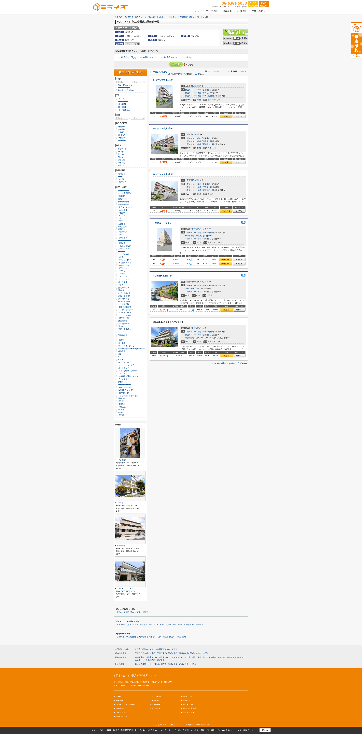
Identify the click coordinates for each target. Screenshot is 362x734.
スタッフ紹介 (155, 697)
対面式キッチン (124, 312)
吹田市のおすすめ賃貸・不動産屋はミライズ (136, 675)
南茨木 (172, 637)
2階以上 (121, 401)
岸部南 (199, 653)
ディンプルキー (124, 379)
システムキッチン (125, 310)
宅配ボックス (123, 373)
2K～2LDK (122, 104)
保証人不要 (122, 210)
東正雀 (206, 653)
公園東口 (148, 57)
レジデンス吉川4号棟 (163, 80)
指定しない (122, 174)
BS (119, 357)
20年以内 (121, 165)
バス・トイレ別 (124, 315)
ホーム (119, 697)
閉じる (265, 730)
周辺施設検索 (155, 704)
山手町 (169, 653)
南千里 (169, 625)
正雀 (175, 664)
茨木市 (133, 612)
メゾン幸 (120, 503)
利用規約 (120, 708)
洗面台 (121, 326)
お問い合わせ (155, 708)
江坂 (134, 625)
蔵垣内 (182, 653)
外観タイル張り (124, 301)
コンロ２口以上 (124, 304)
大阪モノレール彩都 (193, 90)
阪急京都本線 (152, 657)
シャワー (121, 332)
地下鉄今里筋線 (224, 657)
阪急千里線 (189, 288)
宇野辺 (205, 93)
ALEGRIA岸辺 (122, 546)
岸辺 (118, 625)
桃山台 (140, 625)
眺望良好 (121, 229)
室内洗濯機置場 (124, 263)
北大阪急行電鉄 (195, 657)
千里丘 (198, 236)
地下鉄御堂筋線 (209, 657)
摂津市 (146, 612)
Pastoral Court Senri (162, 276)
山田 (197, 288)
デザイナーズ (188, 712)
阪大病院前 (170, 57)
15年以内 (121, 163)
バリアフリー (123, 218)
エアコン (121, 337)
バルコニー (122, 276)
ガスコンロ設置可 (125, 246)
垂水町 (145, 653)
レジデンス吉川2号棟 (163, 128)
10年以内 (121, 160)
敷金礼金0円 (188, 704)
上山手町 (190, 653)
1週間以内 (122, 182)
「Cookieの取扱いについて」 (228, 730)
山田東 (198, 229)
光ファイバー (123, 362)
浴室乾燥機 (122, 321)
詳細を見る (226, 116)
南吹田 (129, 625)
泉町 (176, 653)
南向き (121, 412)
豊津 (150, 625)
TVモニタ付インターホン (128, 371)
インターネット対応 (126, 365)
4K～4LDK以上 (124, 110)
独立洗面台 (122, 335)
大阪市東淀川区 (123, 612)
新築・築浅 (187, 697)
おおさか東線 (238, 657)
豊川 (189, 57)
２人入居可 (122, 215)
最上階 (121, 410)
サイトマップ (121, 712)
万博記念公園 (128, 57)
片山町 (153, 653)
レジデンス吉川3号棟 (163, 174)
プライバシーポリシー (125, 704)
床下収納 (121, 343)
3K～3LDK (122, 107)
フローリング (123, 265)
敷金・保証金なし (125, 85)
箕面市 (139, 612)
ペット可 (187, 700)
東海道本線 (189, 236)
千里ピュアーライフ (162, 223)
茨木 (155, 637)
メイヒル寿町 (122, 460)
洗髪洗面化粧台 (124, 329)
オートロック (123, 368)
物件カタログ (121, 716)
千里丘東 (161, 653)
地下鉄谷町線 (158, 660)
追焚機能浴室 (123, 318)
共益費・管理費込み (126, 90)
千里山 (162, 625)
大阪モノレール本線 (193, 93)
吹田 (123, 625)
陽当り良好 (122, 199)
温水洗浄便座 (123, 323)
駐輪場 (121, 290)
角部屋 (121, 415)
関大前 (156, 625)
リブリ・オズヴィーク (125, 589)
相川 (186, 664)
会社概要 (120, 700)
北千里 (180, 625)
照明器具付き (123, 288)
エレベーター (123, 285)
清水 (197, 86)
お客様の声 (154, 700)
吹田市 (193, 86)
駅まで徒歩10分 (189, 708)
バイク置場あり (124, 293)
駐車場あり (122, 398)
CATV (120, 360)
